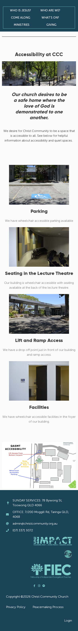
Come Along (20, 17)
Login (68, 620)
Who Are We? (50, 10)
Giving (51, 25)
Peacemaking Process (48, 607)
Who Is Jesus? (20, 10)
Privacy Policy (15, 607)
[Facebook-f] (34, 585)
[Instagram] (39, 585)
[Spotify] (43, 585)
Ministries (21, 25)
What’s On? (50, 17)
